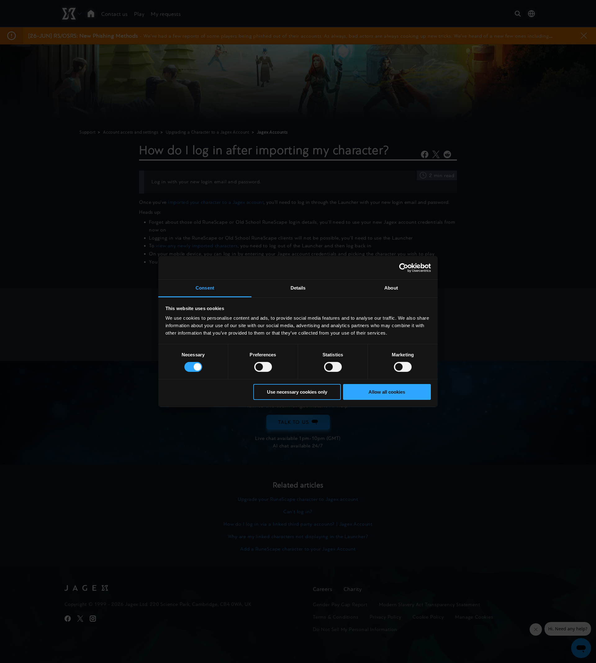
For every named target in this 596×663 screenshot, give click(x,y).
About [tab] (391, 287)
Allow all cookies (386, 392)
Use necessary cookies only (297, 392)
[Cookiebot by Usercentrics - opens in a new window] (404, 267)
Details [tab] (298, 287)
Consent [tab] (205, 287)
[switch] (263, 367)
